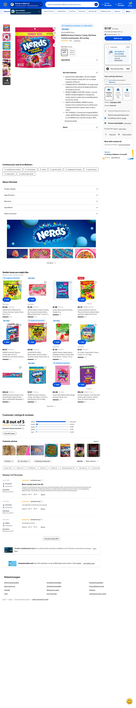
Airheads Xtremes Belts (54, 586)
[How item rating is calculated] (23, 428)
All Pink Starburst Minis (11, 582)
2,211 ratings (77, 40)
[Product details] (97, 189)
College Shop (61, 11)
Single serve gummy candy (97, 594)
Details (124, 118)
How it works (118, 60)
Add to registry (127, 134)
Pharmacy (82, 11)
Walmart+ (117, 11)
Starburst (92, 590)
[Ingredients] (97, 60)
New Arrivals (93, 11)
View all (96, 441)
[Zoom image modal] (55, 37)
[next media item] (55, 45)
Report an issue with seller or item (118, 115)
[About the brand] (97, 213)
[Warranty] (97, 201)
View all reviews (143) (51, 539)
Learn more (127, 123)
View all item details (71, 121)
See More (50, 263)
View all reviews (9, 433)
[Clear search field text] (91, 4)
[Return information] (118, 34)
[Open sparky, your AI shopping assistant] (129, 701)
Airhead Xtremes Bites (96, 582)
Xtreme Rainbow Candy (96, 586)
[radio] (64, 52)
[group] (70, 41)
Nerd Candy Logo (9, 586)
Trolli (6, 594)
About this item (10, 182)
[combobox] (72, 4)
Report (43, 494)
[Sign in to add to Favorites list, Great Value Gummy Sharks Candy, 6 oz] (70, 282)
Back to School (49, 11)
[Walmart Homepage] (5, 4)
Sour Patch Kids (52, 594)
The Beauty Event (105, 11)
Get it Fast (72, 11)
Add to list (112, 134)
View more (50, 406)
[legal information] (122, 32)
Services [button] (21, 11)
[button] (107, 4)
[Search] (96, 4)
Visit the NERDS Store (67, 32)
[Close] (39, 11)
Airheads (7, 590)
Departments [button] (8, 11)
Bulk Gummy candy (53, 590)
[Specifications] (97, 195)
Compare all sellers (124, 145)
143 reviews (22, 425)
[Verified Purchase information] (42, 480)
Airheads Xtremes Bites (54, 582)
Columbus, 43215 (115, 102)
